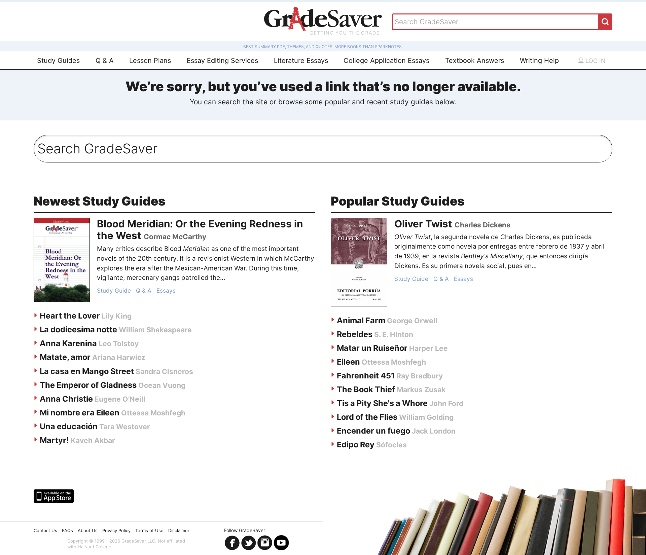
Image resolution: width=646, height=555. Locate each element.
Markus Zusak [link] (421, 389)
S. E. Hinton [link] (393, 334)
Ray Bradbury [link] (419, 376)
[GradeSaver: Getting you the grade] (323, 21)
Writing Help (539, 61)
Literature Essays (301, 61)
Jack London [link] (434, 431)
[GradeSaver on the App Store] (54, 496)
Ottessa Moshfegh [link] (153, 413)
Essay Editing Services (222, 61)
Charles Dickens (482, 225)
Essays (166, 290)
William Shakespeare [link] (155, 330)
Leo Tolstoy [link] (119, 343)
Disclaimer (178, 530)
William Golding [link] (426, 417)
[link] (61, 260)
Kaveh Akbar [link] (93, 440)
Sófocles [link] (391, 445)
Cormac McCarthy (175, 236)
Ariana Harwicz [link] (118, 357)
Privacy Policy (116, 530)
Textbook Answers (474, 61)
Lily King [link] (117, 316)
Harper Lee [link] (428, 348)
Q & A (105, 61)
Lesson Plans (150, 61)
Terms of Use (149, 530)
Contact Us (45, 530)
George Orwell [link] (412, 321)
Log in (595, 60)
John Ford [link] (446, 403)
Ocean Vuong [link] (161, 385)
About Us (88, 530)
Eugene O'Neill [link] (120, 399)
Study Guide (114, 290)
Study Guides (58, 61)
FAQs (67, 530)
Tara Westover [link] (124, 426)
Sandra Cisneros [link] (164, 371)
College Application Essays (386, 61)
